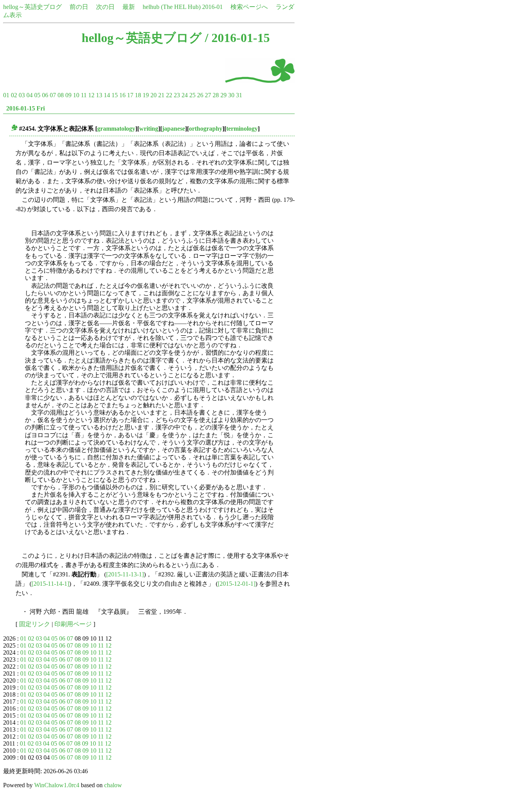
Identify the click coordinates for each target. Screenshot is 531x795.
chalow (113, 785)
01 (6, 95)
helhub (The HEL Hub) (172, 7)
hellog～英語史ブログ (32, 7)
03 (22, 95)
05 (37, 95)
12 (91, 95)
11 (84, 95)
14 (107, 95)
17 (130, 95)
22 (169, 95)
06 (45, 95)
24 (185, 95)
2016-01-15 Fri (25, 108)
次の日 (105, 7)
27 (208, 95)
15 (115, 95)
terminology (242, 128)
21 (161, 95)
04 (29, 95)
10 (76, 95)
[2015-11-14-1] (50, 583)
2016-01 (212, 7)
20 (153, 95)
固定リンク (34, 624)
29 (223, 95)
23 (177, 95)
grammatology (116, 128)
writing (148, 128)
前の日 (79, 7)
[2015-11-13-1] (125, 574)
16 (122, 95)
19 (146, 95)
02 (14, 95)
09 (68, 95)
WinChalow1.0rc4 (56, 785)
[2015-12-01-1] (236, 583)
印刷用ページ (73, 624)
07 (53, 95)
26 (200, 95)
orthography (205, 128)
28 (216, 95)
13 (99, 95)
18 (138, 95)
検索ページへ (249, 7)
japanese (173, 128)
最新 (128, 7)
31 (239, 95)
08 (61, 95)
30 (231, 95)
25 (192, 95)
